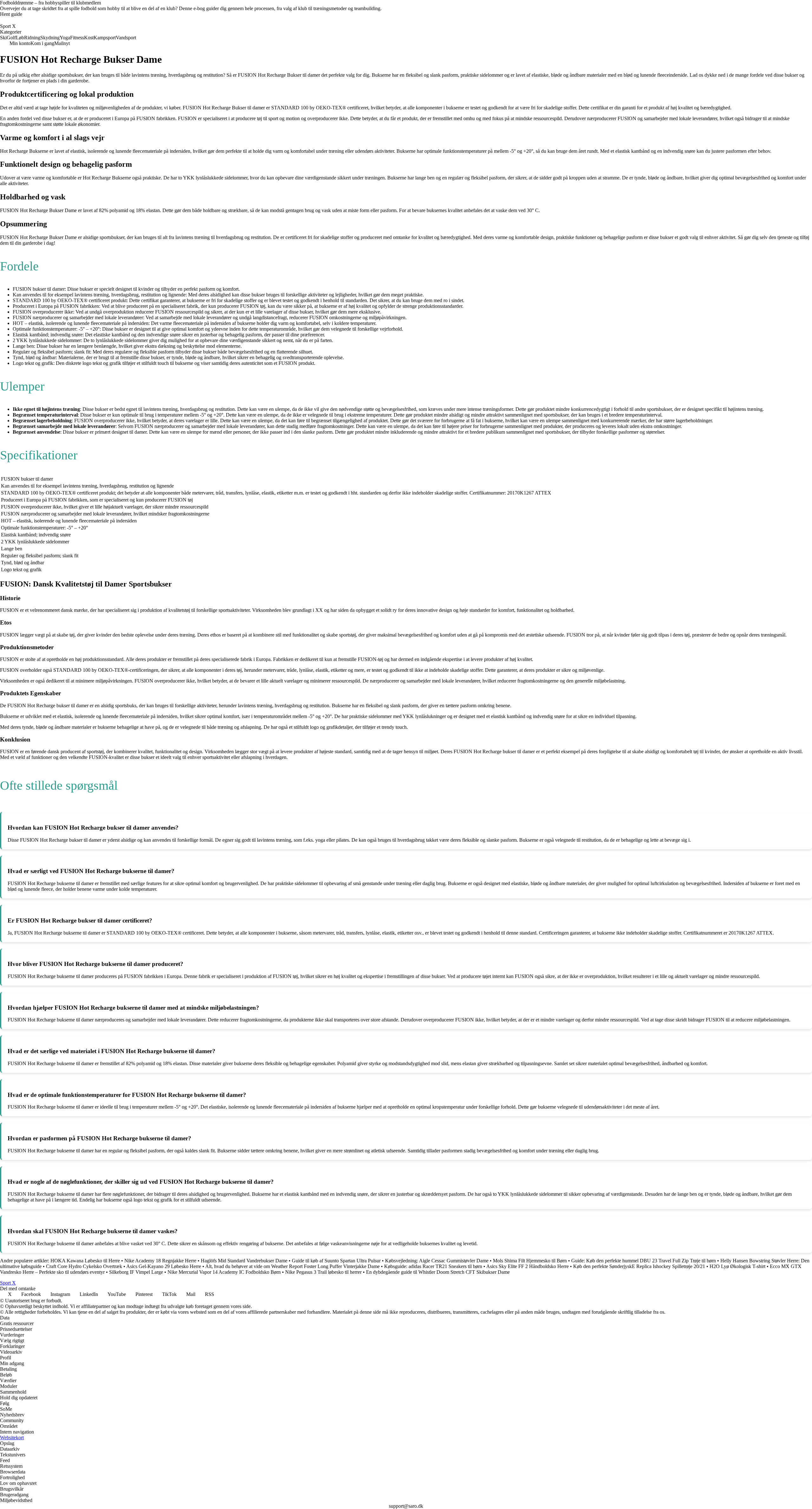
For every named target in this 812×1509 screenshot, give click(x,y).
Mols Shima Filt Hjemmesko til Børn (530, 1260)
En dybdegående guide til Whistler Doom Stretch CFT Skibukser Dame (438, 1272)
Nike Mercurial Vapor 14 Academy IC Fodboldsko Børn (224, 1272)
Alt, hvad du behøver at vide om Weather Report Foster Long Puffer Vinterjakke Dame (292, 1266)
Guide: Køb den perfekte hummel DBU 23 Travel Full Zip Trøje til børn (643, 1260)
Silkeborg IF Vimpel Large (136, 1272)
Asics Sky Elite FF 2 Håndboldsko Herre (527, 1266)
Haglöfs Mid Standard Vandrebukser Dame (244, 1260)
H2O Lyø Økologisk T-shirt (737, 1266)
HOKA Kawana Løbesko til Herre (85, 1260)
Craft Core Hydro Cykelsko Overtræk (84, 1266)
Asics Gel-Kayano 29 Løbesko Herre (163, 1266)
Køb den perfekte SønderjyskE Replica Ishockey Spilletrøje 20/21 (639, 1266)
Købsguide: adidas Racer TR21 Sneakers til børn (433, 1266)
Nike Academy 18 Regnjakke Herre (160, 1260)
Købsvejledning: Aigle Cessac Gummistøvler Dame (436, 1260)
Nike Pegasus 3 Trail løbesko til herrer (323, 1272)
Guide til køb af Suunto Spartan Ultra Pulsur (336, 1260)
